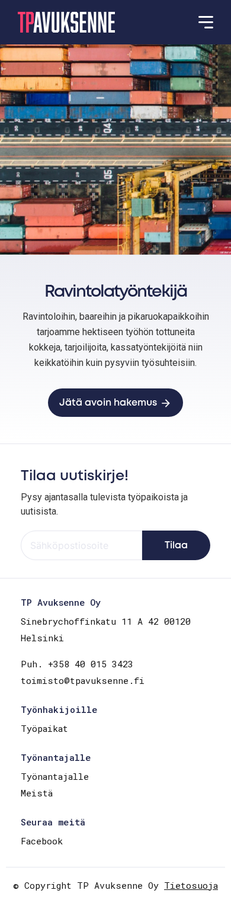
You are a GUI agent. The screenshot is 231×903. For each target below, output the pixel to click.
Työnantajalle (55, 776)
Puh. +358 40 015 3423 (77, 664)
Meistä (37, 793)
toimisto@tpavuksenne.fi (83, 680)
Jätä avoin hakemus (108, 403)
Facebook (42, 841)
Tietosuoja (191, 885)
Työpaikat (44, 728)
